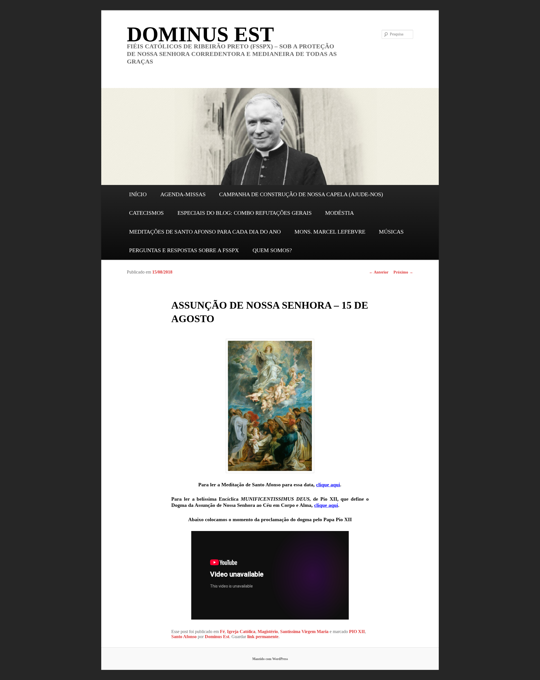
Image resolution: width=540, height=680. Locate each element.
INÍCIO (138, 194)
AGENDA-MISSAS (183, 194)
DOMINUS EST (200, 34)
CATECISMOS (146, 213)
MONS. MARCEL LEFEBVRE (329, 232)
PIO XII (357, 631)
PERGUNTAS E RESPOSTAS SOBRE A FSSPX (184, 250)
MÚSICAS (391, 232)
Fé (222, 631)
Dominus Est (217, 636)
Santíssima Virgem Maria (304, 631)
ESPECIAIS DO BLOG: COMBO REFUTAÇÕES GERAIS (244, 213)
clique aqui (328, 484)
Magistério (268, 631)
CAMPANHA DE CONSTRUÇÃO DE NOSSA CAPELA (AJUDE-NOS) (301, 194)
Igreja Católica (241, 631)
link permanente (262, 636)
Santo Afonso (184, 636)
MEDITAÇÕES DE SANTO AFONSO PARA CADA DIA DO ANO (205, 232)
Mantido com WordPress (270, 659)
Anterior (378, 272)
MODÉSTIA (339, 213)
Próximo (403, 272)
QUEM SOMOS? (272, 250)
